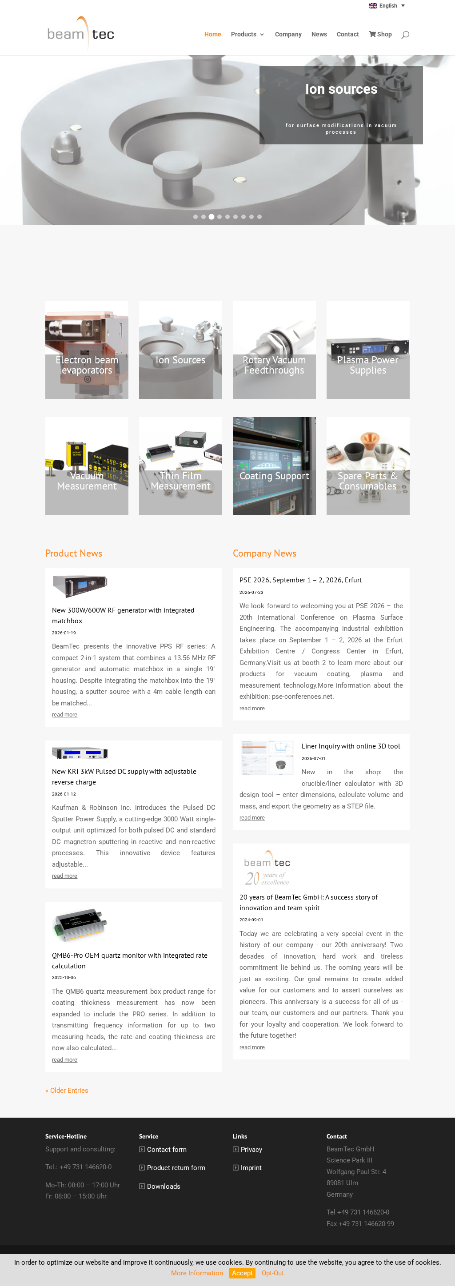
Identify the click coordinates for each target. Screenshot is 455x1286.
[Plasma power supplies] (227, 217)
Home (212, 34)
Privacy (251, 1150)
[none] (368, 5)
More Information (197, 1273)
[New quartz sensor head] (195, 217)
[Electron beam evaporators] (203, 217)
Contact (348, 34)
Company (288, 34)
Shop (384, 34)
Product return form (176, 1168)
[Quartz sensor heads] (243, 217)
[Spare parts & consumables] (259, 217)
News (319, 34)
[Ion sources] (212, 216)
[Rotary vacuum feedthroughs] (219, 217)
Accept (242, 1273)
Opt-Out (273, 1273)
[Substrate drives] (235, 217)
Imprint (251, 1168)
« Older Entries (66, 1091)
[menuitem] (368, 5)
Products (243, 34)
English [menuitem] (388, 6)
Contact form (167, 1150)
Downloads (163, 1186)
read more (64, 714)
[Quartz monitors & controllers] (251, 217)
